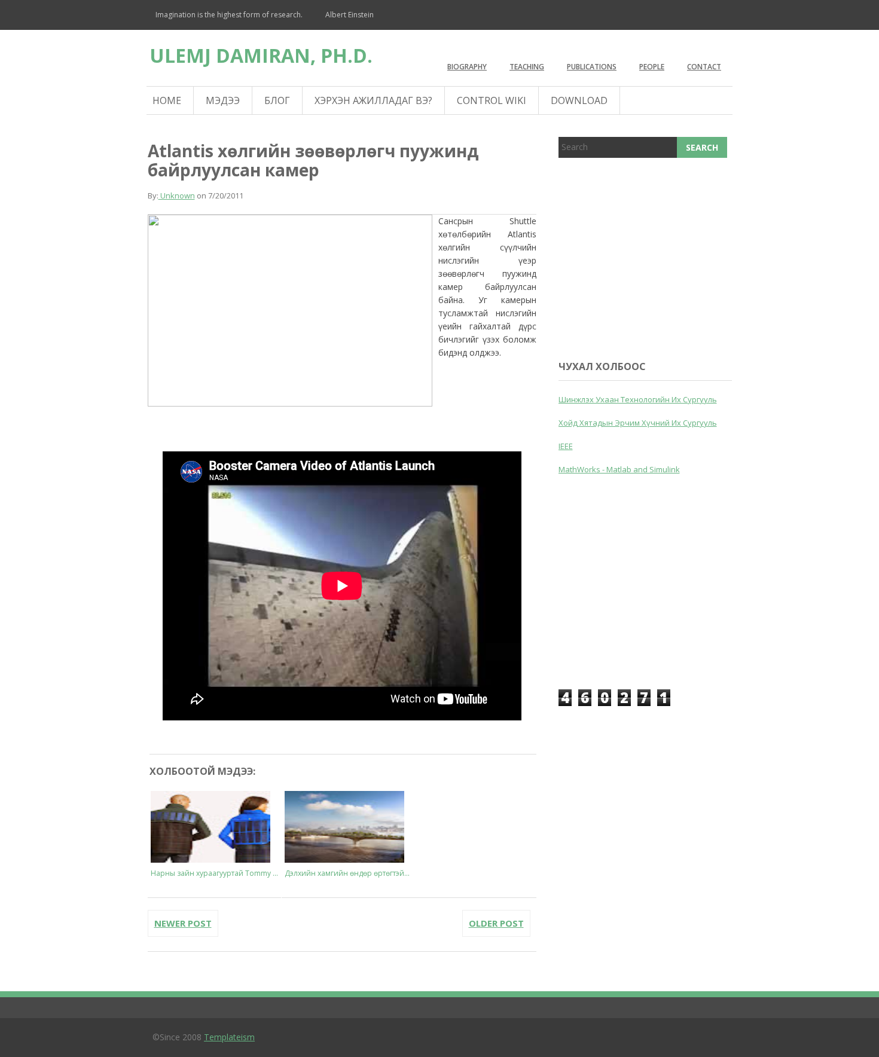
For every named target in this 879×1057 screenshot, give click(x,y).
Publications (591, 67)
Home (166, 100)
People (651, 67)
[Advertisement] (648, 256)
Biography (467, 67)
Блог (277, 100)
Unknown (176, 195)
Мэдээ (223, 100)
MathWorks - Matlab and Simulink (619, 469)
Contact (704, 67)
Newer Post (183, 923)
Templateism (229, 1037)
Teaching (526, 67)
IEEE (565, 446)
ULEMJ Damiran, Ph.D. (261, 55)
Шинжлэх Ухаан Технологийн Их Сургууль (637, 399)
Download (579, 100)
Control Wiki (491, 100)
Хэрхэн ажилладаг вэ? (373, 100)
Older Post (496, 923)
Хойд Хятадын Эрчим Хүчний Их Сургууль (637, 422)
